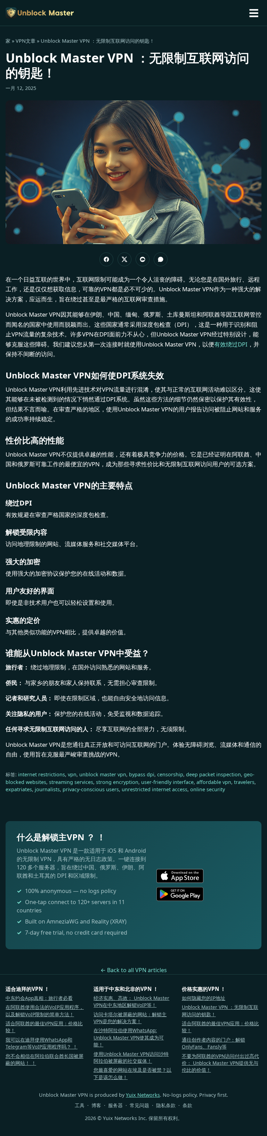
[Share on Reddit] (142, 259)
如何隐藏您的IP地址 (203, 998)
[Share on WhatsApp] (161, 259)
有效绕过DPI (231, 344)
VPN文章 (25, 40)
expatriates (19, 789)
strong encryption (117, 782)
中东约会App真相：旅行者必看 (39, 998)
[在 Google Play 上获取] (179, 894)
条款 (187, 1105)
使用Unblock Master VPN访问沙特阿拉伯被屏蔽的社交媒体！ (131, 1057)
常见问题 (139, 1105)
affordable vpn (213, 782)
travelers (244, 782)
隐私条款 (166, 1105)
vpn (72, 774)
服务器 (115, 1105)
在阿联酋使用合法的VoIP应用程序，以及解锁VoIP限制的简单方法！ (45, 1010)
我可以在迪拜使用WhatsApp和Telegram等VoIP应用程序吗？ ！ (42, 1043)
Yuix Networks (143, 1095)
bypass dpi (141, 774)
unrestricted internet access (154, 789)
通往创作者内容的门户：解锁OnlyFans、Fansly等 (213, 1043)
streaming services (71, 782)
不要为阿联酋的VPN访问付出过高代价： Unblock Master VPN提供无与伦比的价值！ (220, 1063)
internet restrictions (41, 774)
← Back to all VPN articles (133, 970)
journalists (47, 789)
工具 (79, 1105)
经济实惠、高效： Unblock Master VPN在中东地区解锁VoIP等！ (131, 1001)
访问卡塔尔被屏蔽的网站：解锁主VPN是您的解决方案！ (130, 1018)
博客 (96, 1105)
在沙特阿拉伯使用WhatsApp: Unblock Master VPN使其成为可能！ (129, 1037)
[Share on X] (124, 259)
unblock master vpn (102, 774)
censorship (170, 774)
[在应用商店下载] (179, 876)
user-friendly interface (167, 782)
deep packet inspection (213, 774)
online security (207, 789)
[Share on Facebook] (106, 259)
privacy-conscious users (91, 789)
